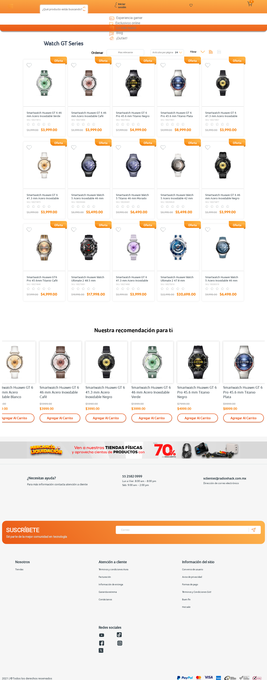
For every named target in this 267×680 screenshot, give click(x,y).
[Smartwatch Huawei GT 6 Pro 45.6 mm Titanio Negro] (133, 83)
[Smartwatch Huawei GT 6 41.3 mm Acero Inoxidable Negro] (223, 83)
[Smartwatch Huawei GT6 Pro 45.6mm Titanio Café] (44, 247)
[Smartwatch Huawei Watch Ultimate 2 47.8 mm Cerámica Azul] (178, 247)
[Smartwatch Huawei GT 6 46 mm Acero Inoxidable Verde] (44, 83)
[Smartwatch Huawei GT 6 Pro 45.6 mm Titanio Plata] (178, 83)
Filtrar (193, 51)
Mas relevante (125, 52)
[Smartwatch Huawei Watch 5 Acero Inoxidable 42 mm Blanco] (178, 165)
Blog (119, 33)
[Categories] (11, 6)
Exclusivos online (127, 23)
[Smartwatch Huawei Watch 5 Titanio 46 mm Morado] (133, 165)
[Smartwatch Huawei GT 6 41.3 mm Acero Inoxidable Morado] (133, 247)
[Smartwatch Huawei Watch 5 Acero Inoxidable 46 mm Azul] (223, 247)
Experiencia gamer (129, 18)
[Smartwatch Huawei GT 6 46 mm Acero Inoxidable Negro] (223, 165)
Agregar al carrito (60, 418)
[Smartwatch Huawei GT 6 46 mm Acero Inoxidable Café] (89, 83)
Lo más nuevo (126, 28)
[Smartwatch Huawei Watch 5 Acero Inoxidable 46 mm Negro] (89, 165)
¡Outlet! (121, 38)
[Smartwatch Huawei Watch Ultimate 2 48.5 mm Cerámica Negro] (89, 247)
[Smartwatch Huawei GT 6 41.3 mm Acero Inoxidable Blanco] (44, 165)
